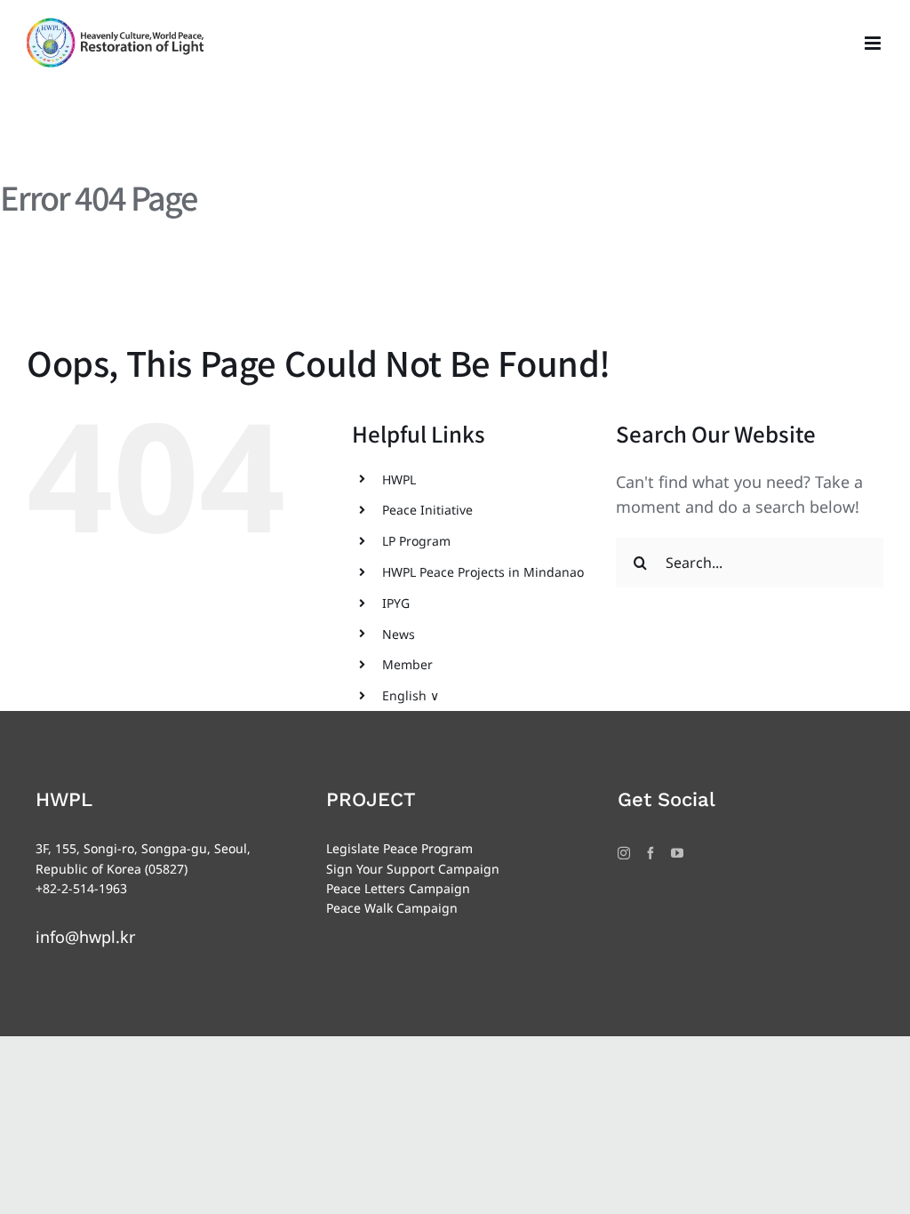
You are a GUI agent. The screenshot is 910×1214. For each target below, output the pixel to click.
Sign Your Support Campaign (412, 868)
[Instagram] (624, 853)
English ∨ (410, 695)
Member (407, 664)
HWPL (399, 479)
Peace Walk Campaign (392, 907)
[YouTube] (677, 853)
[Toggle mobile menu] (874, 43)
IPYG (396, 603)
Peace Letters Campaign (398, 888)
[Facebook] (650, 853)
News (398, 634)
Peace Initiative (427, 509)
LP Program (416, 540)
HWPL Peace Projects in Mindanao (483, 571)
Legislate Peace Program (399, 848)
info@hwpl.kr (85, 936)
